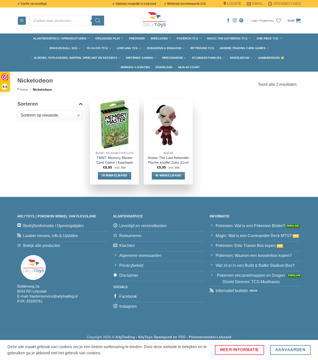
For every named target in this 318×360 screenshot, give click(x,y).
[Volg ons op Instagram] (235, 20)
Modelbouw (239, 57)
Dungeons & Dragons (164, 48)
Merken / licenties (135, 67)
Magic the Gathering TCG (227, 38)
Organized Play (107, 38)
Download (164, 67)
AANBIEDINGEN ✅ (271, 57)
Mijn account (189, 67)
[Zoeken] (98, 21)
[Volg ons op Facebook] (228, 20)
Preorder (137, 38)
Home (24, 89)
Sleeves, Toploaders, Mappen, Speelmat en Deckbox (75, 57)
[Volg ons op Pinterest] (241, 20)
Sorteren (27, 104)
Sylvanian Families (206, 57)
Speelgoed (159, 38)
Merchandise (172, 57)
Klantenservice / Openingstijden (59, 38)
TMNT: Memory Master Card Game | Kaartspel (114, 160)
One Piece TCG (268, 38)
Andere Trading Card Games (242, 48)
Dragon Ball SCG (63, 48)
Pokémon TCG (187, 38)
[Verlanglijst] (278, 20)
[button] (22, 21)
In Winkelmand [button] (114, 175)
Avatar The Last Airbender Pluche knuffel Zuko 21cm (168, 160)
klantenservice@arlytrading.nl (54, 296)
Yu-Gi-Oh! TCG (97, 48)
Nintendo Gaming (139, 57)
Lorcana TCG (127, 48)
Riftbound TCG (202, 48)
